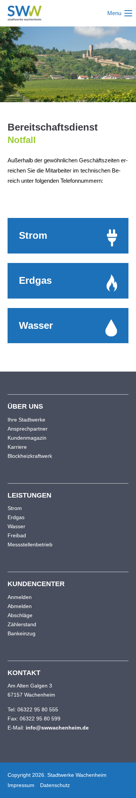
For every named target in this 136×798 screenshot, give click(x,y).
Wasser (16, 526)
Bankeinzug (22, 633)
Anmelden (20, 597)
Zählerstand (22, 624)
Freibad (17, 535)
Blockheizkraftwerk (30, 456)
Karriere (17, 447)
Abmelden (20, 606)
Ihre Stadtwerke (26, 420)
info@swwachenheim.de (57, 728)
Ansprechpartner (28, 429)
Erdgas (16, 517)
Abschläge (20, 615)
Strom (15, 508)
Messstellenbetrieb (30, 544)
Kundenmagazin (27, 438)
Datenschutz (55, 785)
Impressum (21, 785)
